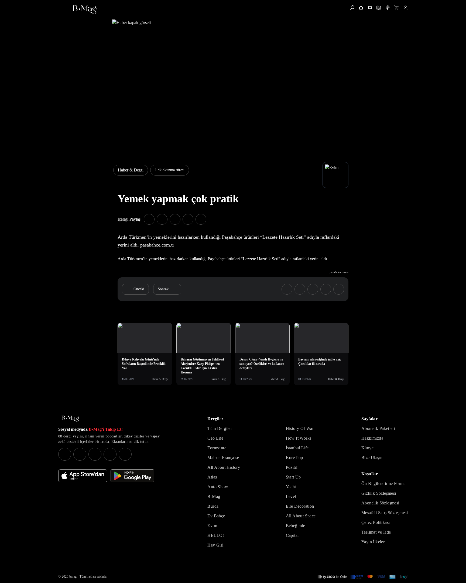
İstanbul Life (297, 448)
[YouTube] (79, 454)
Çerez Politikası (375, 522)
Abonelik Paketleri (378, 428)
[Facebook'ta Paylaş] (149, 219)
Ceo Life (215, 438)
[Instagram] (64, 454)
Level (291, 496)
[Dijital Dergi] (378, 7)
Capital (292, 535)
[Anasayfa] (361, 7)
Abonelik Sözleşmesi (380, 503)
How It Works (298, 438)
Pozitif (292, 467)
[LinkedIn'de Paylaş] (188, 219)
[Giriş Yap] (405, 7)
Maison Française (223, 457)
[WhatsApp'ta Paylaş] (175, 219)
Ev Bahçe (216, 516)
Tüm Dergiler (219, 428)
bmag (73, 576)
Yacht (291, 486)
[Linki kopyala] (201, 219)
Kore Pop (294, 457)
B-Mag (213, 496)
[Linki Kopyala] (338, 289)
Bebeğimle (295, 525)
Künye (367, 448)
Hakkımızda (372, 438)
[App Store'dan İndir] (82, 475)
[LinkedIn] (110, 454)
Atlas (212, 477)
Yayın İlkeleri (373, 542)
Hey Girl (215, 545)
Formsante (216, 448)
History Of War (300, 428)
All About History (223, 467)
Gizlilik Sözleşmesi (378, 493)
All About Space (301, 516)
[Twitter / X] (94, 454)
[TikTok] (125, 454)
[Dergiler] (370, 7)
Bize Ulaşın (371, 457)
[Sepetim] (396, 7)
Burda (212, 506)
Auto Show (217, 486)
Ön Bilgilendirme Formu (383, 483)
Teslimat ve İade (376, 532)
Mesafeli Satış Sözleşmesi (384, 512)
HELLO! (215, 535)
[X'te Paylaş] (162, 219)
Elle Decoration (300, 506)
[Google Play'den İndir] (132, 475)
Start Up (293, 477)
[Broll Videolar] (387, 7)
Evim (212, 525)
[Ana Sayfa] (70, 419)
